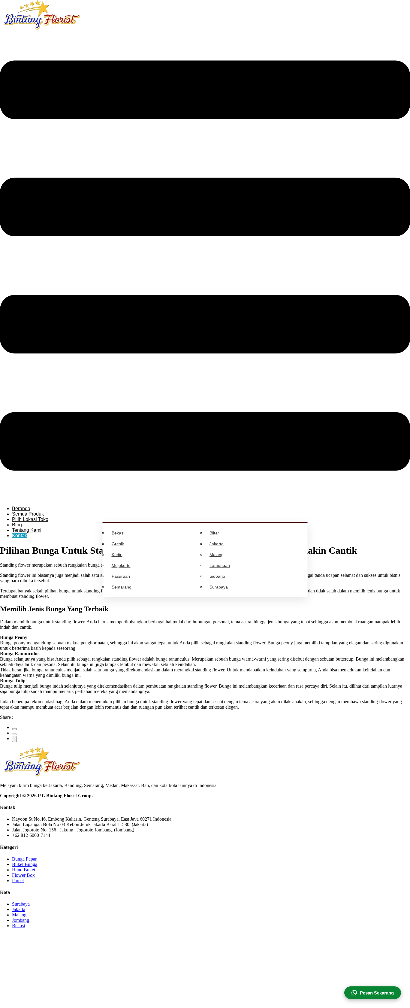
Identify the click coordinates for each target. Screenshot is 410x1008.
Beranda (21, 508)
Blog (17, 524)
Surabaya (219, 587)
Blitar (214, 533)
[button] (205, 266)
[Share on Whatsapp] (14, 739)
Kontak (19, 535)
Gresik (118, 543)
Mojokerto (121, 565)
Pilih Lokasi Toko (30, 519)
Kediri (117, 554)
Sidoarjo (217, 576)
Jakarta (217, 543)
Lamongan (220, 565)
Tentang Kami (26, 530)
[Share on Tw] (14, 734)
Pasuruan (121, 576)
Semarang (121, 587)
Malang (217, 554)
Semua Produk (28, 513)
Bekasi (118, 533)
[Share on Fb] (14, 729)
